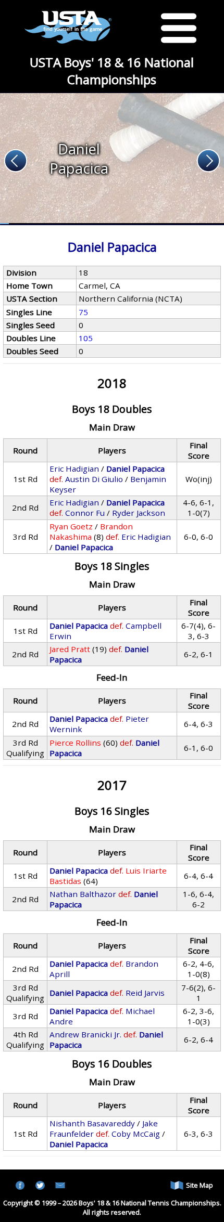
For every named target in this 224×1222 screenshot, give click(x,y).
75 (83, 312)
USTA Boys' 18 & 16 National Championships (112, 71)
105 (86, 338)
